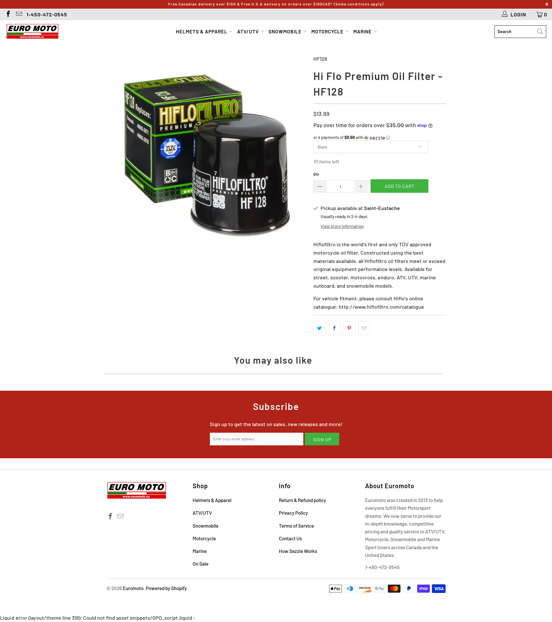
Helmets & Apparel (202, 31)
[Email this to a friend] (364, 328)
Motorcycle (328, 31)
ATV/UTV (248, 31)
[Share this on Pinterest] (349, 328)
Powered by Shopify (166, 588)
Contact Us (290, 538)
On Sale (200, 563)
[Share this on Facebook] (334, 328)
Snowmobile (286, 31)
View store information (342, 226)
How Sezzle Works (298, 551)
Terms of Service (296, 525)
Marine (363, 31)
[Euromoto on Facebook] (7, 14)
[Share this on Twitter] (319, 328)
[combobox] (520, 31)
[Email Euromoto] (18, 14)
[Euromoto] (32, 31)
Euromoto (133, 588)
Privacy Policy (293, 513)
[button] (379, 137)
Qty (316, 174)
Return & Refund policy (302, 500)
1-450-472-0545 (46, 14)
